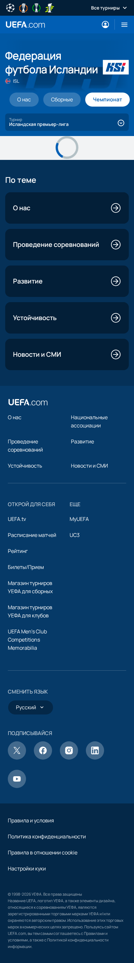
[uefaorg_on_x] (17, 757)
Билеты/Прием (26, 567)
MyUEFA (79, 519)
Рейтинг (18, 551)
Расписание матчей (32, 535)
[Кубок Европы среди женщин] (49, 7)
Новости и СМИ (89, 465)
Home (25, 24)
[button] (122, 24)
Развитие (82, 441)
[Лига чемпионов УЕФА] (10, 7)
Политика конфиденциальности (47, 836)
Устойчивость (25, 465)
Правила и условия (31, 820)
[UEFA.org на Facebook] (43, 757)
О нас (14, 417)
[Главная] (28, 402)
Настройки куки (27, 868)
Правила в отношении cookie (42, 852)
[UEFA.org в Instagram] (69, 757)
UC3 (75, 535)
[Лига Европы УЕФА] (23, 7)
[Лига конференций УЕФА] (36, 7)
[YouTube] (17, 786)
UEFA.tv (17, 519)
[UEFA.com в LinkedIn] (95, 757)
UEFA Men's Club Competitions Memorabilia (27, 639)
